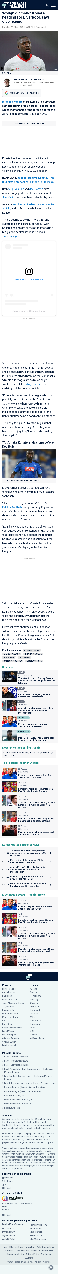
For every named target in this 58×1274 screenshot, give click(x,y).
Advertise (30, 1247)
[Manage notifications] (51, 1267)
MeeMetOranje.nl (38, 1239)
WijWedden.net (9, 1235)
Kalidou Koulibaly (12, 507)
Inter (32, 1027)
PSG (32, 1031)
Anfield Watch (8, 1239)
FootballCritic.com (38, 1225)
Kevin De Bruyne (9, 999)
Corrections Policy (15, 1254)
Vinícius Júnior (9, 1042)
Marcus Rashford (10, 1017)
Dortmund (35, 1010)
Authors (29, 1258)
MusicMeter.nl (36, 1232)
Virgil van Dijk (16, 189)
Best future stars (12, 1108)
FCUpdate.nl (8, 1228)
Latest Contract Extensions (17, 1065)
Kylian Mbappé (9, 1035)
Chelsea (34, 1003)
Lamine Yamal (9, 1045)
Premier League (32, 650)
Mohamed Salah (10, 1013)
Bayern (33, 1035)
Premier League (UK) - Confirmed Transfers (24, 1087)
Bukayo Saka (8, 1010)
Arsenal (33, 989)
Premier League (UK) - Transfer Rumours (23, 1091)
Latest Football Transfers (16, 1056)
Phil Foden (7, 996)
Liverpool (34, 1006)
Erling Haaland (33, 384)
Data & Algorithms (45, 1247)
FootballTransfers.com (12, 1224)
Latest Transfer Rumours (16, 1061)
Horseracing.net (11, 236)
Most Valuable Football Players (18, 1099)
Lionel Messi (8, 1031)
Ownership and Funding (26, 1251)
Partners (19, 1247)
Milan (32, 1017)
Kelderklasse (36, 1235)
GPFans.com (36, 1228)
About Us (8, 1247)
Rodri (4, 1020)
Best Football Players (14, 1095)
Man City (34, 999)
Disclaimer (46, 1254)
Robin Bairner (21, 79)
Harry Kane (7, 1024)
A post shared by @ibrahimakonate (29, 311)
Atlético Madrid (37, 1038)
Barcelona (35, 1024)
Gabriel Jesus (8, 992)
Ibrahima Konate (12, 101)
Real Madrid (35, 1020)
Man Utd (34, 992)
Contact (9, 1251)
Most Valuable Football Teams (18, 1104)
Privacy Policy (32, 1254)
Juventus (34, 1013)
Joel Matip (8, 197)
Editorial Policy (46, 1251)
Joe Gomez (36, 189)
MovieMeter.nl (8, 1232)
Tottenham (35, 996)
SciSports (48, 1142)
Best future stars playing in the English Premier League (30, 1083)
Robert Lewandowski (12, 1027)
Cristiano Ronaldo (10, 1038)
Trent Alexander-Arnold (13, 1003)
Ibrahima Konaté (33, 654)
